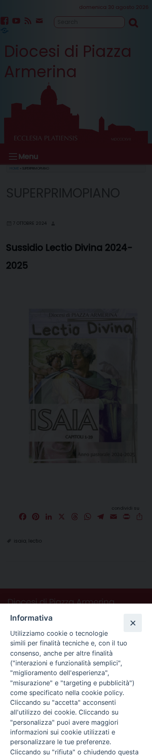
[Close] (132, 623)
